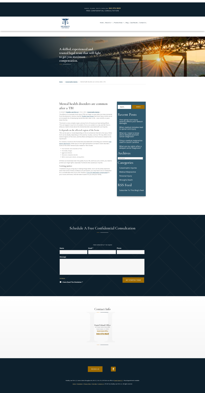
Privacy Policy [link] (87, 384)
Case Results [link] (134, 23)
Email (90, 248)
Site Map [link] (94, 384)
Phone (119, 248)
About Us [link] (108, 23)
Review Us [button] (95, 369)
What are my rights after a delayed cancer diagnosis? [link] (130, 147)
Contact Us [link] (142, 23)
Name (62, 248)
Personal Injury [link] (125, 176)
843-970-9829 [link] (115, 8)
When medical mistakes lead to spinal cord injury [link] (131, 128)
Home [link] (102, 23)
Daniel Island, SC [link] (118, 380)
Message (63, 257)
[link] (65, 23)
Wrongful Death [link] (126, 180)
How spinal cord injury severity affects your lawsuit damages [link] (131, 121)
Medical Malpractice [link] (127, 172)
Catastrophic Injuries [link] (93, 112)
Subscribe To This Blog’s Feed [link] (131, 190)
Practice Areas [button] (118, 23)
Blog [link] (127, 23)
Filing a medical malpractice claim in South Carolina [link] (130, 141)
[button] (113, 369)
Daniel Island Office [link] (102, 331)
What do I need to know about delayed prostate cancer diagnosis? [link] (129, 135)
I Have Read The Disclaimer (72, 282)
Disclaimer (62, 278)
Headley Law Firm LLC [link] (72, 112)
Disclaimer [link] (80, 384)
